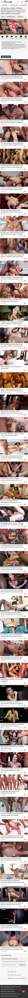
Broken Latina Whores (7, 750)
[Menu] (22, 1)
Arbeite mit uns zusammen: (17, 978)
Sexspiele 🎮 (23, 5)
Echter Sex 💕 (14, 5)
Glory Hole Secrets (6, 705)
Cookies (17, 989)
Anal (3, 16)
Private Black (5, 347)
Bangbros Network (6, 571)
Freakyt (3, 593)
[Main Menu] (2, 2)
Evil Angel (4, 280)
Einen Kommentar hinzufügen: (9, 958)
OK (23, 991)
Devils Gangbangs (6, 392)
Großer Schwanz (11, 16)
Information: (12, 972)
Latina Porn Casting (6, 459)
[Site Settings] (25, 1)
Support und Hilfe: (14, 975)
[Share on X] (25, 21)
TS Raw (3, 169)
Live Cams (4, 5)
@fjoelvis (17, 48)
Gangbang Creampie (6, 213)
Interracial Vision (5, 616)
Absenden (22, 965)
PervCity (4, 861)
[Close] (26, 991)
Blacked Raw (5, 325)
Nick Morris (4, 638)
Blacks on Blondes (6, 414)
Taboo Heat (4, 526)
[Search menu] (18, 1)
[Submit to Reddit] (21, 21)
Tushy (3, 236)
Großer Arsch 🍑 (22, 16)
